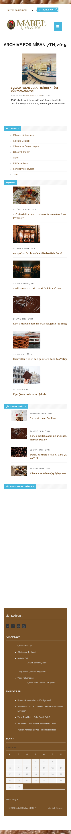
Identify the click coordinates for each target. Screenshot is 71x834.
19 (44, 774)
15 (10, 774)
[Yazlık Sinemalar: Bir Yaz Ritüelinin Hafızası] (28, 279)
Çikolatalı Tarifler (21, 152)
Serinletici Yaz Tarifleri (43, 418)
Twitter (7, 626)
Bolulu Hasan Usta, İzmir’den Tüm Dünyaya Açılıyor (34, 89)
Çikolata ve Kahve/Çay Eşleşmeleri (48, 473)
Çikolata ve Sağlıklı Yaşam (26, 146)
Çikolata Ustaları (33, 96)
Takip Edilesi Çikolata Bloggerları (31, 672)
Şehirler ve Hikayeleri (23, 169)
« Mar (8, 799)
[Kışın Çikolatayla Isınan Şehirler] (28, 384)
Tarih (15, 174)
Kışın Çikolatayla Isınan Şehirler (30, 394)
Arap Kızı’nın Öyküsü (36, 663)
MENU (58, 26)
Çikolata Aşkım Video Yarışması (41, 682)
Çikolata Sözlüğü (24, 646)
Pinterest (18, 626)
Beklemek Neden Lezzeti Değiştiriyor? (34, 700)
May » (15, 799)
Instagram (24, 626)
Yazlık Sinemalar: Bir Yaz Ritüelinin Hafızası (37, 288)
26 (44, 780)
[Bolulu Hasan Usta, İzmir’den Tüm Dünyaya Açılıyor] (39, 68)
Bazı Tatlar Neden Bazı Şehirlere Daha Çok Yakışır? (41, 359)
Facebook (13, 626)
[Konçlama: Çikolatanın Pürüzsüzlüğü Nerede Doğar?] (28, 314)
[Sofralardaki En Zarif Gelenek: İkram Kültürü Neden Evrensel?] (28, 205)
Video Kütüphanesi (25, 678)
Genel (16, 157)
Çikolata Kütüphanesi (23, 135)
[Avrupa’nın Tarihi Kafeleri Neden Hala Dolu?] (28, 244)
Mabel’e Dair (22, 658)
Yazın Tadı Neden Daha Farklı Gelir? (33, 717)
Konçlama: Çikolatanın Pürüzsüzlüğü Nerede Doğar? (41, 323)
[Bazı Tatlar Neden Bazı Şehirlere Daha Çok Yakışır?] (28, 349)
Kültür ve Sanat (20, 163)
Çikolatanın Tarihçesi (26, 652)
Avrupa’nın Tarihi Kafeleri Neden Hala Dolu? (37, 253)
